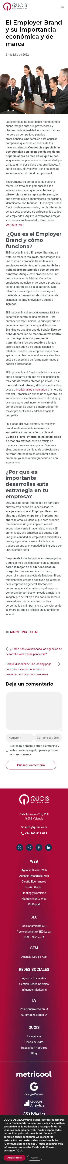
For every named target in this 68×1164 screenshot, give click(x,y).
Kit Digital (34, 904)
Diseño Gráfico (34, 887)
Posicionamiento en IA (34, 1009)
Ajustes (35, 1157)
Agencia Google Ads (34, 956)
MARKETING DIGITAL (24, 632)
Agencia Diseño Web (34, 870)
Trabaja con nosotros (34, 1047)
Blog (34, 1053)
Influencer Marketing (34, 989)
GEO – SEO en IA (34, 937)
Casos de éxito (34, 1042)
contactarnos (14, 224)
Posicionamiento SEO (34, 926)
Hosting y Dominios (34, 893)
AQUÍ (18, 1150)
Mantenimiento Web (34, 898)
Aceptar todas (14, 1157)
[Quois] (15, 6)
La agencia (34, 1036)
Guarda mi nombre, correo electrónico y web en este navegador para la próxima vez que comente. (34, 750)
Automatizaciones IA (34, 1015)
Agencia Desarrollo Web (34, 876)
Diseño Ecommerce (34, 881)
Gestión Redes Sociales (34, 984)
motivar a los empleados (31, 389)
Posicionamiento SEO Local (34, 931)
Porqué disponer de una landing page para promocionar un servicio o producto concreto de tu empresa (28, 669)
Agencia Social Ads (34, 978)
